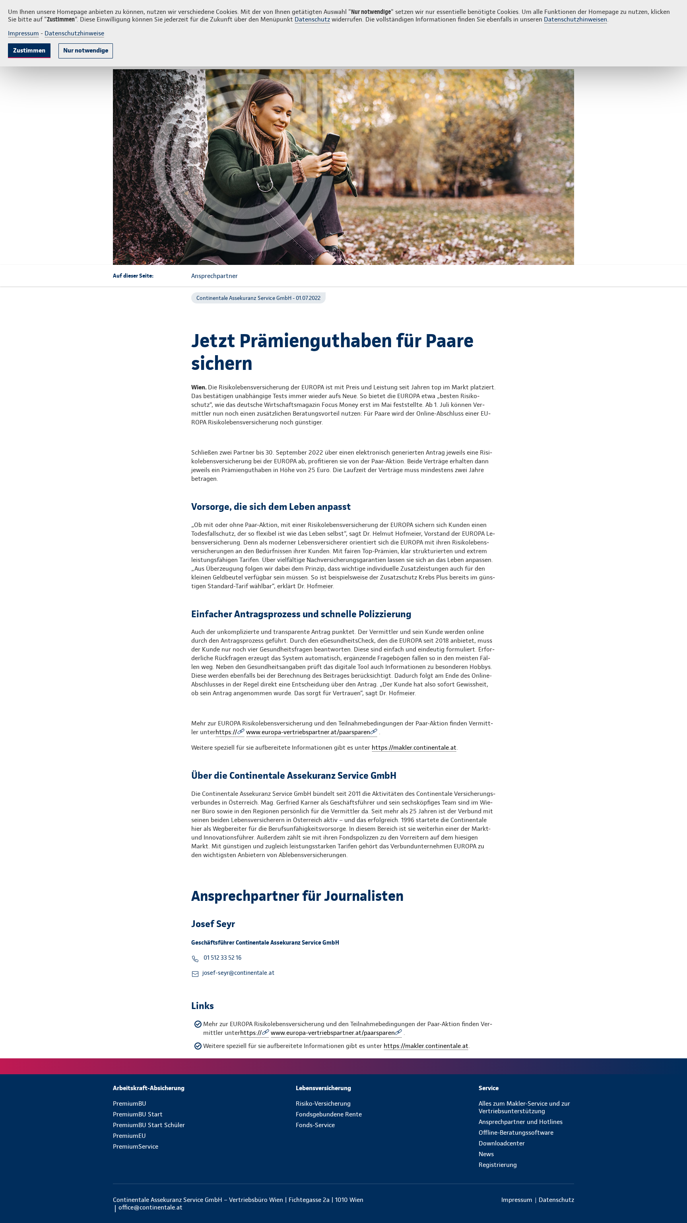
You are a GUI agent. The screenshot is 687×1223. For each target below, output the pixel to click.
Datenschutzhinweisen (575, 19)
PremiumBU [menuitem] (129, 1103)
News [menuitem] (486, 1154)
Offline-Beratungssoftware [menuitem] (516, 1132)
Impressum (23, 33)
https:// (226, 732)
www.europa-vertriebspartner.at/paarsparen (308, 732)
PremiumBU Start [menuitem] (138, 1114)
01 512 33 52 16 (221, 957)
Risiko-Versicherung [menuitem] (323, 1103)
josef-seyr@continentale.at (238, 972)
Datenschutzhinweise (74, 33)
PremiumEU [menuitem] (129, 1135)
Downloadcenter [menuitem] (502, 1143)
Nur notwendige (85, 50)
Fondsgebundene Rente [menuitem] (329, 1114)
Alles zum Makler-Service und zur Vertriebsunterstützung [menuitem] (524, 1107)
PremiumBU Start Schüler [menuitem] (149, 1125)
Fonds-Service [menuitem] (315, 1125)
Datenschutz (312, 19)
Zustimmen (29, 50)
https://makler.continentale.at (414, 747)
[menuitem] (160, 1088)
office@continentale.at (150, 1207)
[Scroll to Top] (647, 588)
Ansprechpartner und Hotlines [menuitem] (521, 1122)
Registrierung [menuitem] (498, 1165)
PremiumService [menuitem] (135, 1146)
